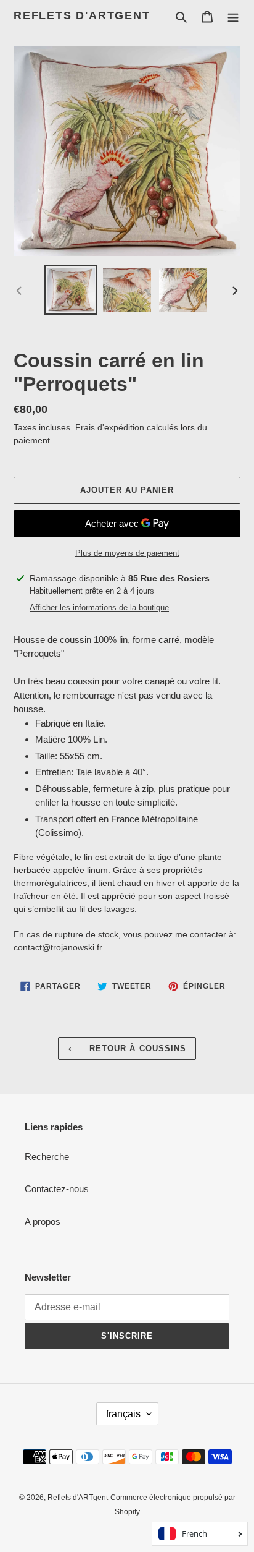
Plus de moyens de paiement (127, 553)
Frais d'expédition (109, 427)
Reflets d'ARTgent (82, 15)
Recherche (47, 1156)
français (123, 1414)
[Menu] (233, 16)
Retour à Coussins (136, 1048)
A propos (42, 1221)
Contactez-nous (57, 1188)
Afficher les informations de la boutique (99, 607)
